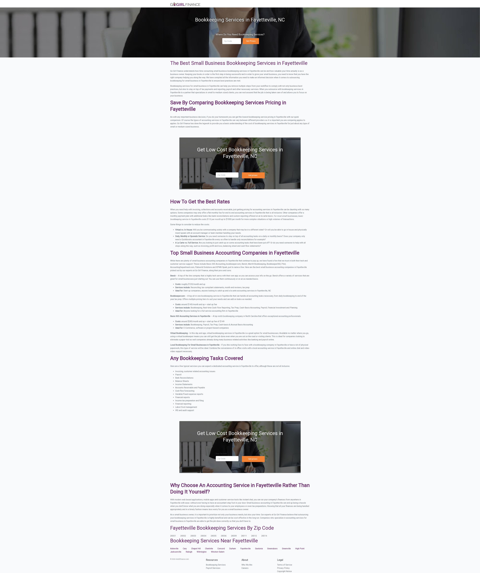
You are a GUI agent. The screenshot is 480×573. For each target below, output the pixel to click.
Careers (245, 568)
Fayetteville (245, 548)
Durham (232, 548)
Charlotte (209, 548)
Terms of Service (284, 565)
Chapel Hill (196, 548)
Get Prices (251, 41)
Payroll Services (213, 568)
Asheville (174, 548)
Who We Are (247, 565)
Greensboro (272, 548)
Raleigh (189, 552)
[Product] (185, 5)
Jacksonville (175, 552)
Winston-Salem (217, 552)
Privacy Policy (283, 568)
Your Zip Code (221, 170)
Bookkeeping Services (216, 565)
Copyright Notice (284, 571)
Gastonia (259, 548)
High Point (299, 548)
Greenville (286, 548)
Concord (221, 548)
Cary (185, 548)
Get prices (252, 175)
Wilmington (201, 552)
